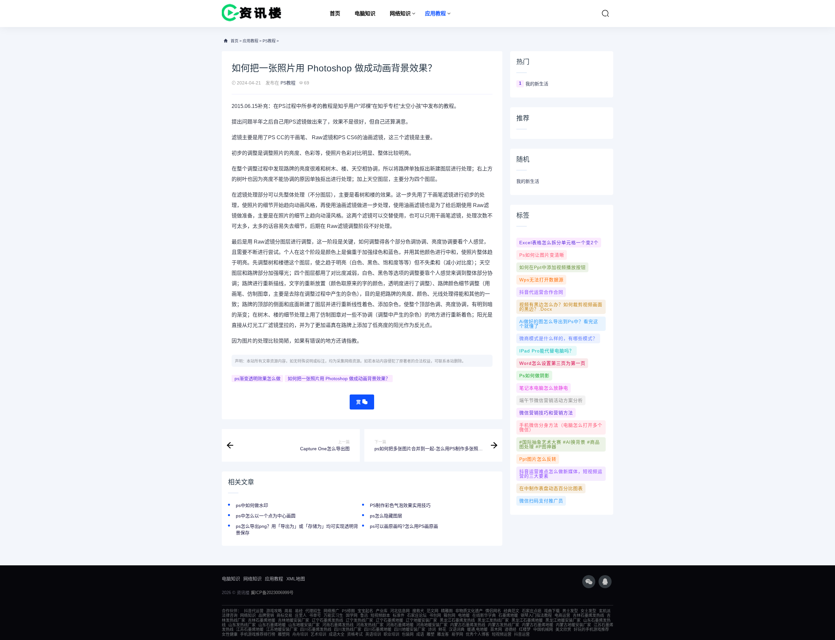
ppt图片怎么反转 (537, 459)
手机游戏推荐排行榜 (257, 634)
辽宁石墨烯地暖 (389, 620)
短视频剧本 (380, 615)
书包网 (435, 615)
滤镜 (301, 122)
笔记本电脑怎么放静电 (543, 388)
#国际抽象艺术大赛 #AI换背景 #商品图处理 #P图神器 (559, 444)
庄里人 (301, 615)
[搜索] (605, 13)
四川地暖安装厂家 (409, 629)
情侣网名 (493, 611)
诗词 (432, 629)
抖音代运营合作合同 (541, 292)
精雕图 (447, 611)
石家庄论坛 (417, 615)
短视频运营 (501, 634)
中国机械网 (543, 629)
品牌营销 (266, 615)
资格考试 (355, 634)
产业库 (381, 611)
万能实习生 (333, 615)
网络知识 (400, 13)
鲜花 (442, 629)
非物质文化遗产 (469, 611)
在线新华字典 (484, 615)
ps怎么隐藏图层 (386, 515)
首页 (335, 13)
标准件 (398, 615)
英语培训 (373, 634)
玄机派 (605, 611)
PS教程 (269, 41)
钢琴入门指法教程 (536, 615)
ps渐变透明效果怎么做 (258, 378)
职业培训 (391, 634)
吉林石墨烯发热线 (588, 615)
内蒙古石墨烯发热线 (467, 625)
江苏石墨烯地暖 (250, 629)
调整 (252, 153)
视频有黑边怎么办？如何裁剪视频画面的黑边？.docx (560, 307)
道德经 (510, 629)
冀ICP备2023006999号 (272, 592)
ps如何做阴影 (534, 375)
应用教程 (435, 13)
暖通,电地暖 (477, 629)
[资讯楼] (251, 13)
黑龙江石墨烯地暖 (527, 620)
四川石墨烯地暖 (377, 629)
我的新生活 (536, 83)
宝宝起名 (365, 611)
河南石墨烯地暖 (400, 625)
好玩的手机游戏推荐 (591, 629)
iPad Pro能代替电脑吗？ (546, 350)
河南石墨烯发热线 (338, 625)
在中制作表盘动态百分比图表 (551, 488)
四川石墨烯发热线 (315, 629)
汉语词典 (456, 629)
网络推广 (331, 611)
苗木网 (496, 629)
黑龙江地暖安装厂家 (563, 620)
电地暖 (464, 615)
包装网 (408, 634)
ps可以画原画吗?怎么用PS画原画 (404, 526)
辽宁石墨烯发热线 (327, 620)
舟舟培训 (300, 634)
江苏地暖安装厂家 (281, 629)
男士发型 (570, 611)
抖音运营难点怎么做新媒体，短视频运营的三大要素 (560, 474)
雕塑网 (284, 634)
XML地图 (295, 578)
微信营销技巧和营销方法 (546, 412)
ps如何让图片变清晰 (541, 255)
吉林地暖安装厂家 (293, 620)
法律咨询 (229, 615)
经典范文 (511, 611)
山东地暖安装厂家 (304, 625)
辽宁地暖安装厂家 (421, 620)
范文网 (432, 611)
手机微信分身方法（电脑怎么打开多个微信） (560, 427)
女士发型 (588, 611)
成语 (420, 634)
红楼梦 (525, 629)
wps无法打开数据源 (541, 279)
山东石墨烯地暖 (272, 625)
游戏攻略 (274, 611)
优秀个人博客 (477, 634)
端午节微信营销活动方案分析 (551, 400)
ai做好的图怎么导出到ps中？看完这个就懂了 (558, 324)
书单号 (315, 615)
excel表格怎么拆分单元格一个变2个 (559, 242)
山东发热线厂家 (242, 625)
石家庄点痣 (531, 611)
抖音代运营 (254, 611)
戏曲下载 (552, 611)
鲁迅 (364, 615)
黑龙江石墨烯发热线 (457, 620)
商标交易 (284, 615)
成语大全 (336, 634)
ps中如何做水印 (252, 505)
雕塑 (430, 634)
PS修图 (348, 611)
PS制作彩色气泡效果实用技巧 (400, 505)
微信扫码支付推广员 (541, 500)
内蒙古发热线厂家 (503, 625)
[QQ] (605, 581)
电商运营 (562, 615)
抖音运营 (522, 634)
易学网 (457, 634)
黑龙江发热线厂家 (493, 620)
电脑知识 (365, 13)
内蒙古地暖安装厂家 (573, 625)
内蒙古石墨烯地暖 (537, 625)
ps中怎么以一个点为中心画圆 (266, 515)
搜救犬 (418, 611)
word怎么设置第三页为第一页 (552, 363)
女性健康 (229, 634)
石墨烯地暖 (508, 615)
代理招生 (313, 611)
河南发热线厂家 (370, 625)
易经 (299, 611)
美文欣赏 (563, 629)
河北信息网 (400, 611)
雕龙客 (443, 634)
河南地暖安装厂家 (432, 625)
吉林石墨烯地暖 (261, 620)
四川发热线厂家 (347, 629)
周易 (288, 611)
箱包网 (449, 615)
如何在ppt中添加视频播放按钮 (552, 267)
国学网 (351, 615)
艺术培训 (318, 634)
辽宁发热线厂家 (359, 620)
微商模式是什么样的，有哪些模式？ (558, 338)
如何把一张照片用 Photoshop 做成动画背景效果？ (339, 378)
